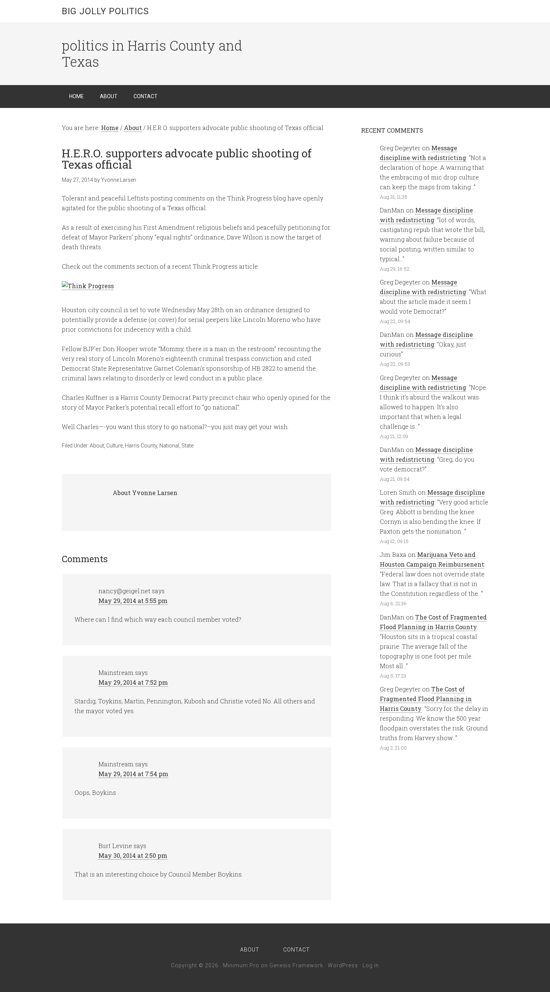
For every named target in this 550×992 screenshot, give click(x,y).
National (169, 446)
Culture (114, 446)
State (187, 446)
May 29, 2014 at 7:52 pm (133, 682)
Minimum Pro (241, 965)
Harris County (141, 446)
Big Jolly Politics (105, 11)
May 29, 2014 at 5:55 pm (133, 600)
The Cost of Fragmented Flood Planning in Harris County (426, 698)
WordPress (343, 965)
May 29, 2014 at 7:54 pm (133, 774)
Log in (371, 965)
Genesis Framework (296, 965)
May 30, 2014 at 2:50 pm (132, 855)
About (97, 446)
